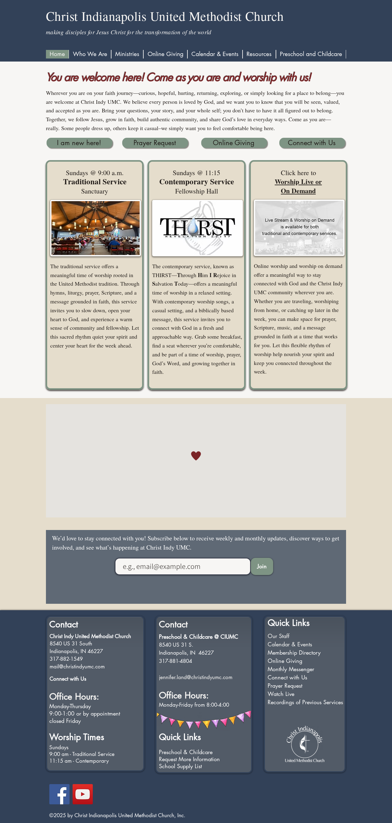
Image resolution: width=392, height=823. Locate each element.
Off (55, 696)
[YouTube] (83, 794)
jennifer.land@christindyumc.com (195, 677)
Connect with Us (68, 678)
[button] (90, 54)
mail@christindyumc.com (77, 666)
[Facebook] (59, 794)
